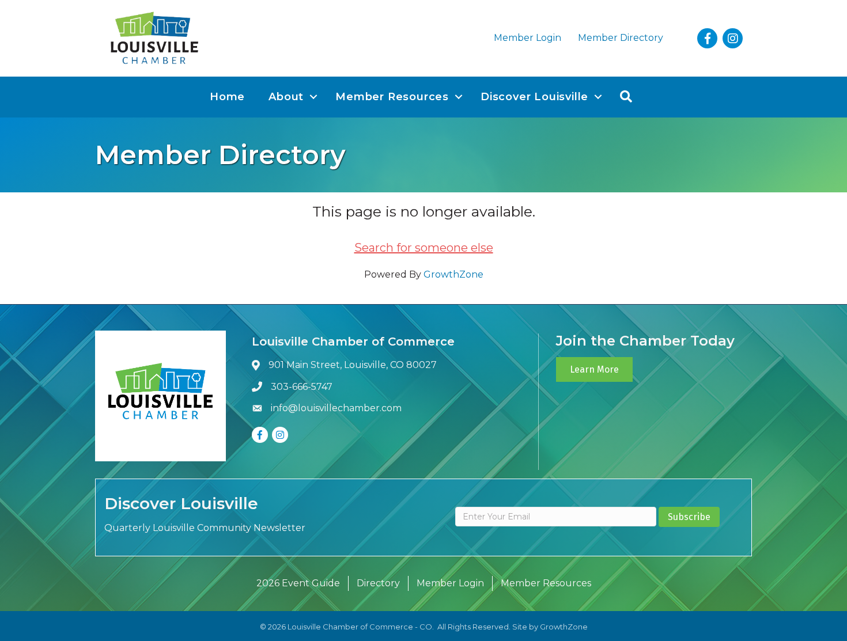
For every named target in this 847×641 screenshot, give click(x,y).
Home (227, 96)
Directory (378, 583)
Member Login (527, 37)
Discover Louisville (534, 96)
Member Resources (392, 96)
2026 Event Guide (298, 583)
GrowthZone (453, 274)
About (286, 96)
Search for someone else (423, 248)
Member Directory (620, 37)
